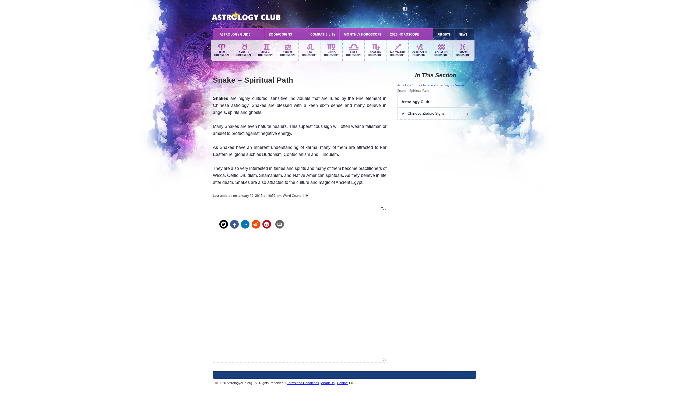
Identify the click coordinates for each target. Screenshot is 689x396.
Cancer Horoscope (287, 54)
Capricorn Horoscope (419, 54)
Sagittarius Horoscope (397, 54)
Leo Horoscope (309, 54)
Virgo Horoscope (331, 54)
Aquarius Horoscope (441, 54)
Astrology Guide (235, 34)
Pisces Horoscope (463, 54)
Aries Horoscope (221, 54)
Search (467, 20)
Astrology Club (407, 85)
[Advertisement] (299, 297)
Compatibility (322, 34)
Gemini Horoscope (265, 54)
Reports (443, 34)
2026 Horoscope (404, 34)
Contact (342, 383)
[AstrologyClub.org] (259, 16)
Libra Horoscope (353, 54)
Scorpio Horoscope (375, 54)
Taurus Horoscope (243, 54)
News (463, 34)
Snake (459, 85)
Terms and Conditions (303, 383)
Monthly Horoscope (363, 34)
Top (383, 209)
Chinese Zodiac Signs (436, 85)
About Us (328, 383)
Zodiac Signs (280, 34)
